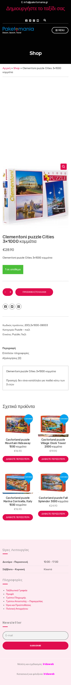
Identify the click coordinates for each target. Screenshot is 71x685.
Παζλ (23, 334)
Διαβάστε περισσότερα (17, 459)
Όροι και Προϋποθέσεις (18, 605)
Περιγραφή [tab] (9, 348)
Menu (61, 30)
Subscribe (35, 645)
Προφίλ (10, 594)
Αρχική (7, 68)
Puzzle (16, 334)
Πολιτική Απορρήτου (17, 608)
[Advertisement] (35, 114)
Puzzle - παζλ (22, 329)
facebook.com (26, 20)
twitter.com (30, 20)
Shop (16, 68)
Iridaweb (48, 664)
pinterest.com (34, 20)
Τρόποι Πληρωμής (16, 597)
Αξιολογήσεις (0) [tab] (11, 358)
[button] (63, 167)
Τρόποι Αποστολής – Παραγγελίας (24, 601)
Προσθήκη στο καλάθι (34, 292)
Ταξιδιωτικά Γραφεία (16, 590)
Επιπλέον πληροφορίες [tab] (15, 353)
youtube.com (38, 20)
